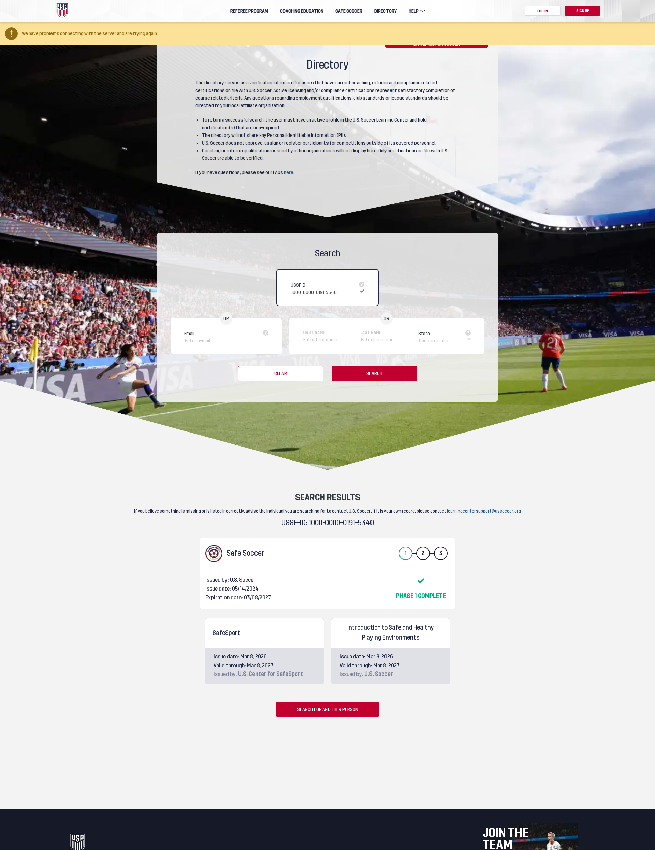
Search (374, 373)
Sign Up (582, 11)
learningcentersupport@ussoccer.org (484, 511)
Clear (280, 373)
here (288, 172)
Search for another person (327, 709)
